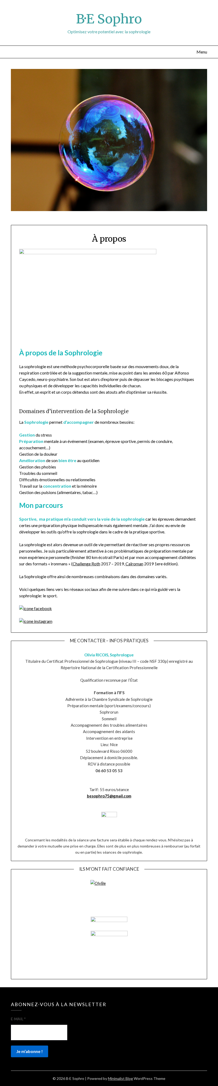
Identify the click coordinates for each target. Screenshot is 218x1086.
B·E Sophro (109, 19)
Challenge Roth (86, 563)
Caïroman (134, 563)
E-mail (18, 1019)
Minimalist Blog (120, 1078)
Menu (201, 51)
